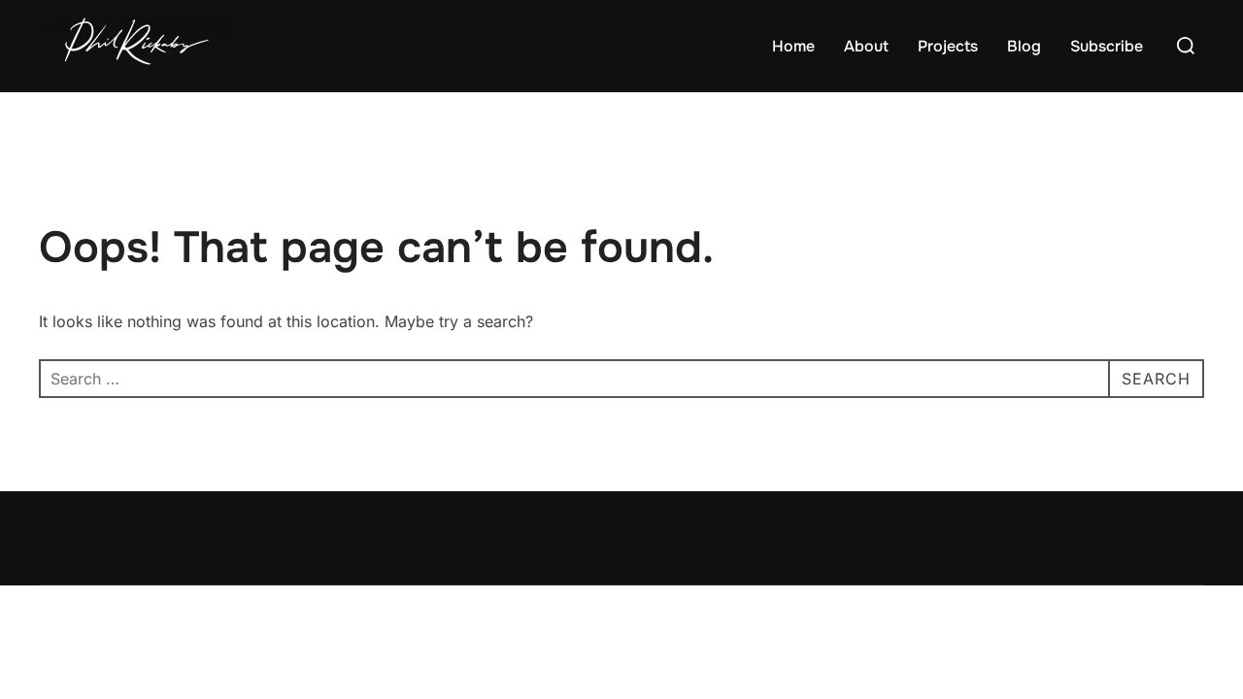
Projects (948, 46)
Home (793, 46)
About (866, 46)
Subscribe (1106, 46)
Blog (1024, 46)
